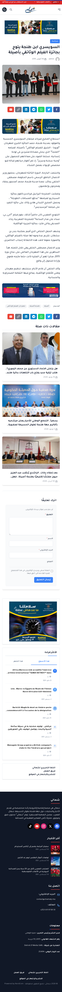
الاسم (50, 539)
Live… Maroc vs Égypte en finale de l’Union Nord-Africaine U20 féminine (31, 690)
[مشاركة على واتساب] (41, 109)
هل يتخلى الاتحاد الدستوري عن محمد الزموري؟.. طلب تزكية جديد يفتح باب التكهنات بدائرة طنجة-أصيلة (31, 373)
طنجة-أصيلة (35, 306)
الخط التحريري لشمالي (43, 768)
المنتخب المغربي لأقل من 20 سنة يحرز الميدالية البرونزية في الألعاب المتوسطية (29, 870)
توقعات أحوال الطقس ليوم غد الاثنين (33, 858)
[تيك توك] (30, 826)
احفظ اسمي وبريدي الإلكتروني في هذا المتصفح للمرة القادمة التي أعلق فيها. (30, 572)
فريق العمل (49, 771)
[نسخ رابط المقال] (18, 109)
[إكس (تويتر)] (50, 826)
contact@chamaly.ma (45, 899)
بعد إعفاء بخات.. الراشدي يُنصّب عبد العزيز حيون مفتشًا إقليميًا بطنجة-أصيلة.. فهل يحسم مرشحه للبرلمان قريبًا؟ (34, 477)
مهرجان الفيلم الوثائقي (16, 306)
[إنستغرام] (43, 826)
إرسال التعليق (43, 580)
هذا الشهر (18, 661)
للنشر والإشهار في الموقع (42, 774)
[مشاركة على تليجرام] (33, 109)
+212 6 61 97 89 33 (47, 910)
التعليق (49, 515)
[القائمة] (59, 9)
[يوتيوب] (37, 826)
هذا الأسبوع (44, 661)
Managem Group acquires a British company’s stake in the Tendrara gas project (29, 746)
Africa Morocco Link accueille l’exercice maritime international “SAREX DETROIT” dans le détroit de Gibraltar (28, 672)
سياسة (55, 41)
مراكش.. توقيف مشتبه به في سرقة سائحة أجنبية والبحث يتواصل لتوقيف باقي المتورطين (29, 728)
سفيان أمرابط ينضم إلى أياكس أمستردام (31, 847)
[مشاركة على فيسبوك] (56, 109)
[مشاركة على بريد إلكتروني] (10, 109)
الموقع (50, 562)
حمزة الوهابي (30, 933)
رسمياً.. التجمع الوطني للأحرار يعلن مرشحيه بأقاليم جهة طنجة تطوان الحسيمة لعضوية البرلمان (33, 425)
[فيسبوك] (57, 826)
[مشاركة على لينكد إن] (26, 109)
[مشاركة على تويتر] (49, 109)
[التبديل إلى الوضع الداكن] (4, 9)
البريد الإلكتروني (46, 550)
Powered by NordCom (13, 984)
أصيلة (46, 306)
